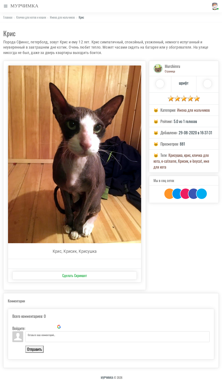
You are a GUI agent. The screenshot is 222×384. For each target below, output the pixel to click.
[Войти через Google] (59, 326)
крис (187, 155)
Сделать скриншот (74, 275)
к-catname (168, 161)
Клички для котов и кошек (31, 17)
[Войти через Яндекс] (51, 326)
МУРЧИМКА (107, 377)
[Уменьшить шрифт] (207, 83)
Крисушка (175, 155)
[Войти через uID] (29, 326)
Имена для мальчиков (62, 17)
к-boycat (196, 161)
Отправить (34, 349)
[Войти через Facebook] (44, 326)
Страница (170, 71)
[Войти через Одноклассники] (66, 326)
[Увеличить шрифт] (160, 83)
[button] (214, 6)
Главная (7, 17)
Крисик (183, 161)
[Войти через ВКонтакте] (37, 326)
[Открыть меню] (5, 6)
